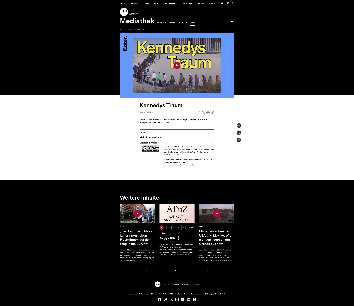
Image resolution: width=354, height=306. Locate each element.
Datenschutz (143, 294)
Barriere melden (196, 294)
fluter (130, 29)
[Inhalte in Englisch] (233, 3)
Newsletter (163, 294)
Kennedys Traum (140, 29)
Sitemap (154, 294)
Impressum (133, 294)
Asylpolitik (167, 238)
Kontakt (178, 294)
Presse (186, 294)
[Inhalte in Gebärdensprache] (228, 3)
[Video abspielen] (177, 65)
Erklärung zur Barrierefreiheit (215, 294)
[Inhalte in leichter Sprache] (222, 3)
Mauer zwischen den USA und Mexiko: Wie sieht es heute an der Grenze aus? (215, 237)
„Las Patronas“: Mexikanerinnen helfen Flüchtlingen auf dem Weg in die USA (136, 237)
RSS (171, 294)
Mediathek (123, 29)
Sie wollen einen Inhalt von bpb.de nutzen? (180, 165)
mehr (212, 3)
